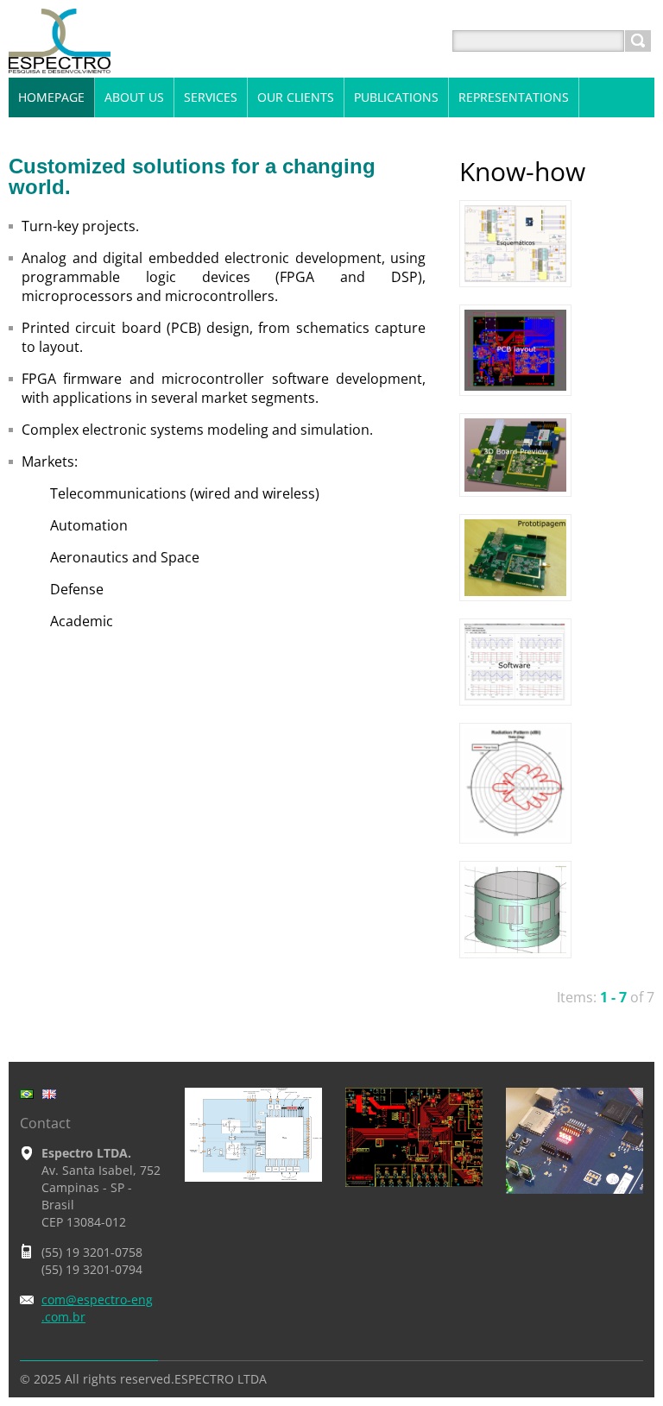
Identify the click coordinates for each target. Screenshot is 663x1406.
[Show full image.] (515, 243)
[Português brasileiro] (27, 1094)
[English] (49, 1094)
